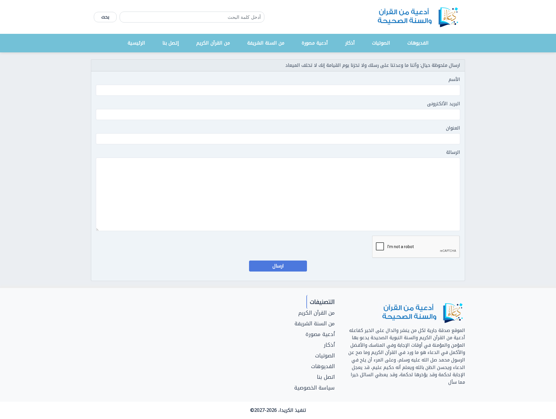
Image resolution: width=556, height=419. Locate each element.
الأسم (454, 79)
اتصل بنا (326, 377)
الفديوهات (418, 42)
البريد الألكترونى (443, 103)
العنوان (453, 128)
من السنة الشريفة (265, 42)
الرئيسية (136, 42)
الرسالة (453, 152)
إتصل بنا (170, 42)
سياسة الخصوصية (314, 388)
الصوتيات (381, 42)
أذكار (350, 42)
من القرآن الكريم (213, 42)
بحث (105, 16)
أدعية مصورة (315, 42)
